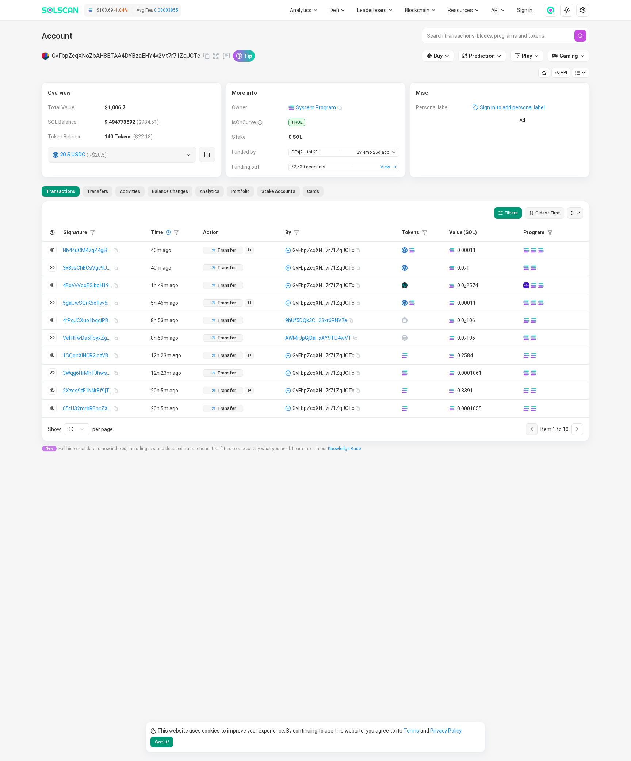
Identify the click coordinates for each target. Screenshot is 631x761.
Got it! (162, 742)
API (564, 72)
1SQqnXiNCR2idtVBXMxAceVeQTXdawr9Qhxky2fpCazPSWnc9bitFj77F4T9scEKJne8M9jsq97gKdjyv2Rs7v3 (88, 355)
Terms (411, 731)
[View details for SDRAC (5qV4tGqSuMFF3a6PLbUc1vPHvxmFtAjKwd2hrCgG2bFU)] (405, 338)
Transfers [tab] (97, 191)
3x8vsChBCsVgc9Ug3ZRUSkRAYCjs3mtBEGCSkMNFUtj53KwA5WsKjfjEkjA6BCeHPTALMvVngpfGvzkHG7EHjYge (88, 268)
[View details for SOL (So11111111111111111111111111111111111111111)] (412, 250)
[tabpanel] (315, 321)
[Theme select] (566, 10)
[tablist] (183, 191)
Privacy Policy (445, 731)
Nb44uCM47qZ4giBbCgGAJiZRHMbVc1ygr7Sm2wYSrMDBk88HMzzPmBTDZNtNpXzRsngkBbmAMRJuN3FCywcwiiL (88, 250)
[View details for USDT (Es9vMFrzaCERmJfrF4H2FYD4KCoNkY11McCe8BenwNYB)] (405, 285)
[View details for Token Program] (533, 250)
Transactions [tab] (60, 191)
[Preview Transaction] (52, 250)
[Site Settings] (582, 10)
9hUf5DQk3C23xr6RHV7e (316, 320)
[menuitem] (304, 10)
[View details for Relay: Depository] (526, 285)
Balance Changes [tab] (170, 191)
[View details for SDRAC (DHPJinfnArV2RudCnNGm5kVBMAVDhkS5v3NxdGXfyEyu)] (405, 320)
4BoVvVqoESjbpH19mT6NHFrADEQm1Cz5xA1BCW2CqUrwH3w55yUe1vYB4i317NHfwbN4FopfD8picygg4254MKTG (88, 285)
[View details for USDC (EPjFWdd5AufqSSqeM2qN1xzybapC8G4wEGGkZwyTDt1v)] (405, 250)
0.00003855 (166, 10)
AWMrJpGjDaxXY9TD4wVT (318, 338)
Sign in (524, 10)
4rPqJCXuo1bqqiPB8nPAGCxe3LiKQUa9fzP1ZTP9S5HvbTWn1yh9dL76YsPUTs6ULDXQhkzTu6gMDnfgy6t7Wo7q (88, 320)
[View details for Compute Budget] (526, 250)
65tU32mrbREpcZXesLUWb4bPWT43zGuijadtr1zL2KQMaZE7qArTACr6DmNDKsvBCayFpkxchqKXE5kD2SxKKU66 (88, 408)
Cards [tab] (313, 191)
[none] (547, 10)
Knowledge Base (344, 448)
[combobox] (76, 429)
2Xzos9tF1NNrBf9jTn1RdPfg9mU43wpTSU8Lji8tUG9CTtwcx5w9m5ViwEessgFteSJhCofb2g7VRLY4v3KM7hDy (88, 390)
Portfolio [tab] (240, 191)
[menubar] (421, 10)
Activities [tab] (130, 191)
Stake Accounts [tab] (278, 191)
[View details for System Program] (541, 250)
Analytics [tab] (209, 191)
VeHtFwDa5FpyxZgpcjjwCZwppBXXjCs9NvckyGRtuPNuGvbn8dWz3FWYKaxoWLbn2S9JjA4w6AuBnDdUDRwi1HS (88, 338)
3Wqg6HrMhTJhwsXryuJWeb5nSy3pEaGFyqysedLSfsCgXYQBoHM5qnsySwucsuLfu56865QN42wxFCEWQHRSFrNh (88, 373)
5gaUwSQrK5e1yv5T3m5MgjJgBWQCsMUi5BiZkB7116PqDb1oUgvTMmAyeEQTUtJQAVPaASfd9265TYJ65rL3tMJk (88, 303)
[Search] (580, 36)
